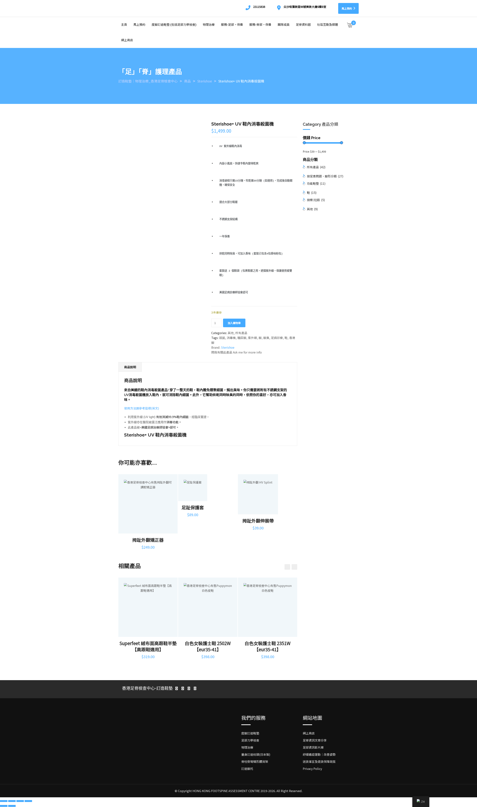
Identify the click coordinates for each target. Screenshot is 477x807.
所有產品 (241, 333)
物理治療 (209, 24)
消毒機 (231, 337)
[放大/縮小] (3, 801)
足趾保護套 (192, 507)
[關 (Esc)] (28, 801)
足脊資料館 (303, 24)
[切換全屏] (12, 801)
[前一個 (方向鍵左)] (3, 806)
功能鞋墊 (316, 183)
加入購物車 (234, 323)
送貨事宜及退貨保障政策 (319, 761)
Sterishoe (227, 347)
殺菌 (222, 337)
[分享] (20, 801)
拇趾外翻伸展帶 (258, 520)
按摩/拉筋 (316, 200)
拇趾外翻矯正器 (148, 540)
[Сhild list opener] (346, 176)
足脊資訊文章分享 (315, 740)
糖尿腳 (241, 337)
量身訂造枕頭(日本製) (255, 754)
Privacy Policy (312, 768)
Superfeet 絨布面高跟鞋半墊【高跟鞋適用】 (148, 646)
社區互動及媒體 (327, 24)
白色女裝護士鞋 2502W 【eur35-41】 (208, 646)
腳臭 (266, 337)
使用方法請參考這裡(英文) (141, 408)
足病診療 (277, 337)
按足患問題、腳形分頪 (325, 176)
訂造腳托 (247, 768)
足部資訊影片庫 (313, 747)
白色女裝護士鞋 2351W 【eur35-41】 (267, 646)
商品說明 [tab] (130, 367)
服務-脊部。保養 (260, 24)
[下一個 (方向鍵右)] (12, 806)
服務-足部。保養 (232, 24)
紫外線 (252, 337)
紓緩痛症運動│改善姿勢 (319, 754)
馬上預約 (347, 8)
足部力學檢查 (250, 740)
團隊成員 (284, 24)
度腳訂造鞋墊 (250, 733)
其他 (231, 333)
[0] (350, 25)
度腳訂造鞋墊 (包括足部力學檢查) (174, 24)
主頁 (124, 24)
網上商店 (127, 40)
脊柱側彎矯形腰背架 (254, 761)
